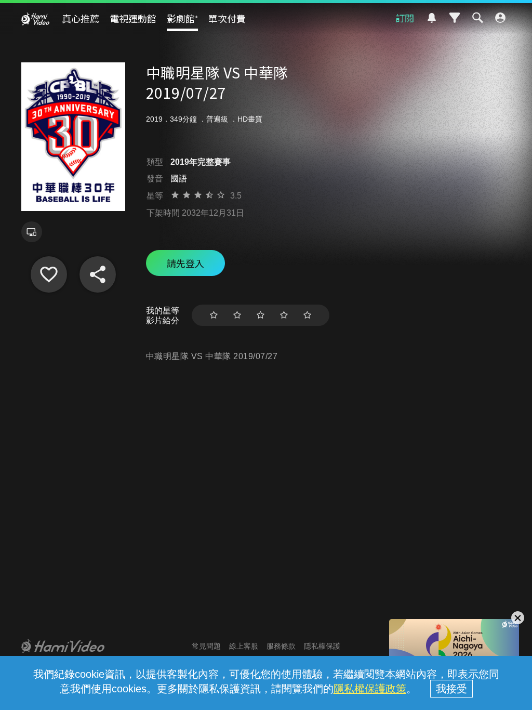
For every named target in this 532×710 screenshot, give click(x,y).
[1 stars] (213, 315)
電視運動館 (133, 18)
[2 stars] (237, 315)
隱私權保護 (322, 646)
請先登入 (185, 263)
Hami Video (35, 18)
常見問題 (206, 646)
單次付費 (227, 18)
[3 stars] (260, 315)
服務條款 (281, 646)
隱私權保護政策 (370, 688)
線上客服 (243, 646)
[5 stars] (307, 315)
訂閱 (404, 17)
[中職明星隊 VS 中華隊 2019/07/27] (49, 274)
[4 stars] (284, 315)
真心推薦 (80, 18)
